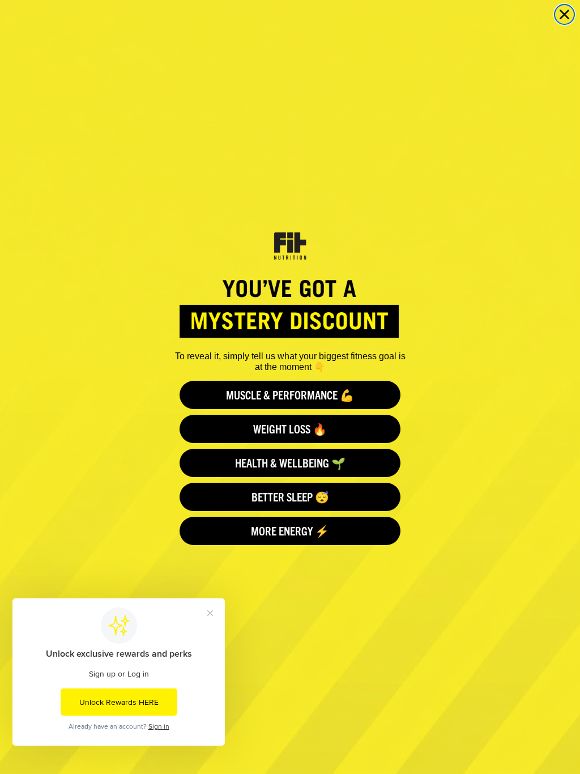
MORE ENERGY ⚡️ (290, 531)
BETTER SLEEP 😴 (290, 497)
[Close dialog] (564, 14)
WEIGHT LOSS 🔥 (290, 429)
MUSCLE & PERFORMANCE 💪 (290, 395)
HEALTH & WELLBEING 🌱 (290, 463)
